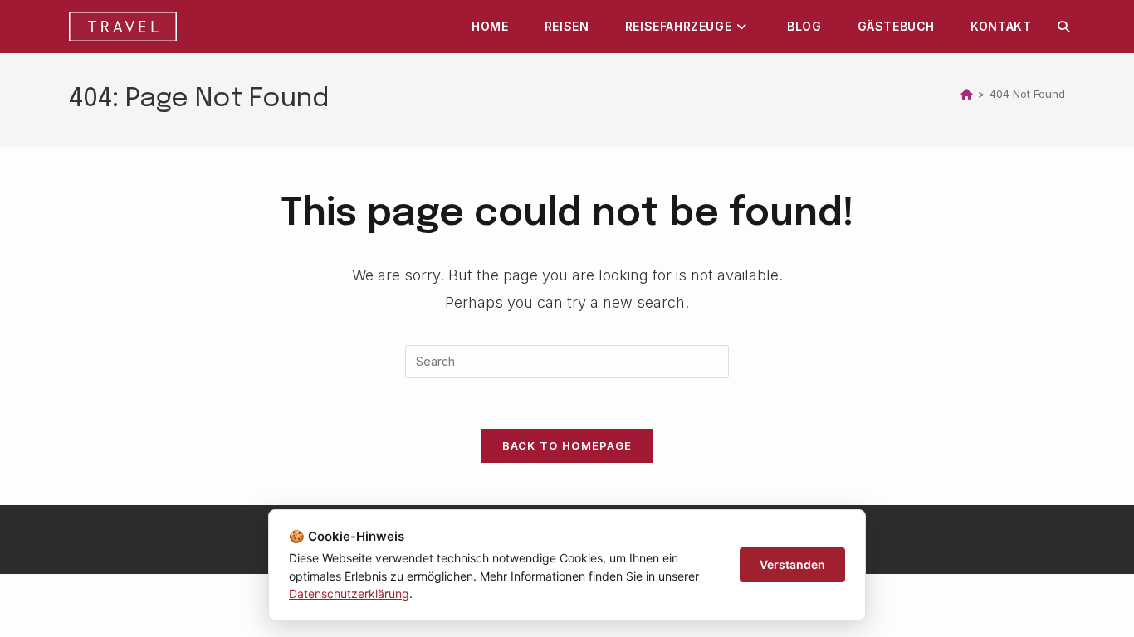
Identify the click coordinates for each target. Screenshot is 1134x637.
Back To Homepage (567, 445)
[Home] (966, 93)
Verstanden (792, 564)
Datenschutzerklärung (349, 593)
